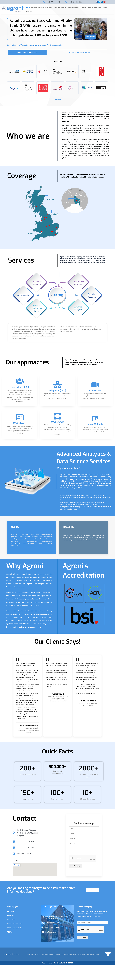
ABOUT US (34, 8)
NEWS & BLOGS (102, 8)
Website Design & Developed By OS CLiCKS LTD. (57, 963)
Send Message (75, 866)
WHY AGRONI (49, 8)
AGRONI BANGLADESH (73, 8)
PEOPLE (83, 8)
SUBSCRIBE (82, 937)
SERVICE (39, 954)
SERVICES (41, 8)
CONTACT (29, 11)
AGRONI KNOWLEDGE (60, 8)
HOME (28, 8)
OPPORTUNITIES (92, 8)
